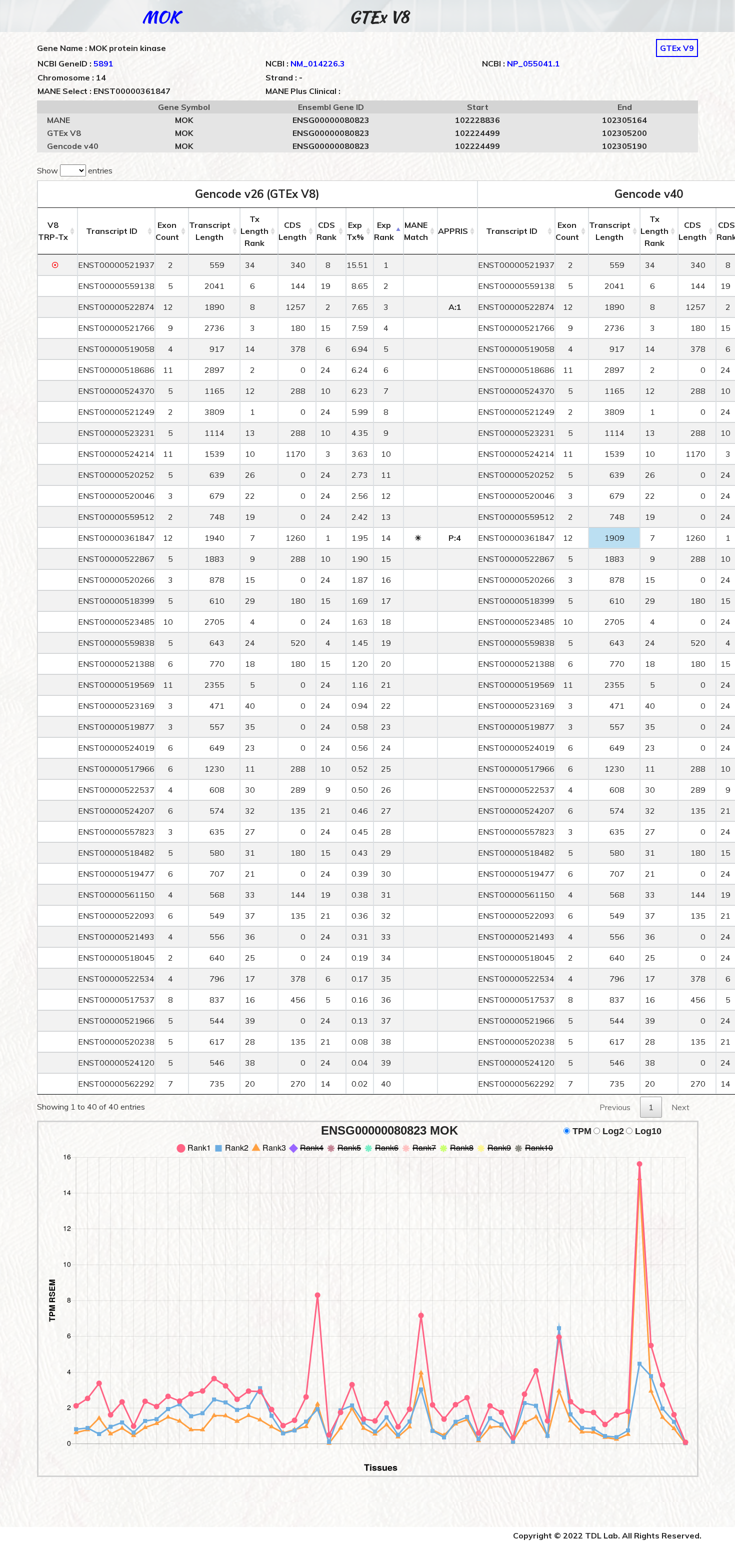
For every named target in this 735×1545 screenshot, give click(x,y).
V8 (53, 231)
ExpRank (384, 231)
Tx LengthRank (254, 231)
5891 (104, 63)
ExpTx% (355, 231)
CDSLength (292, 231)
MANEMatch (416, 231)
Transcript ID (112, 231)
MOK (161, 16)
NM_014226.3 (317, 63)
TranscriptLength (209, 231)
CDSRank (326, 231)
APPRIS (453, 231)
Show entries (74, 170)
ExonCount (167, 231)
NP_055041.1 (533, 63)
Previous (615, 1107)
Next (681, 1107)
